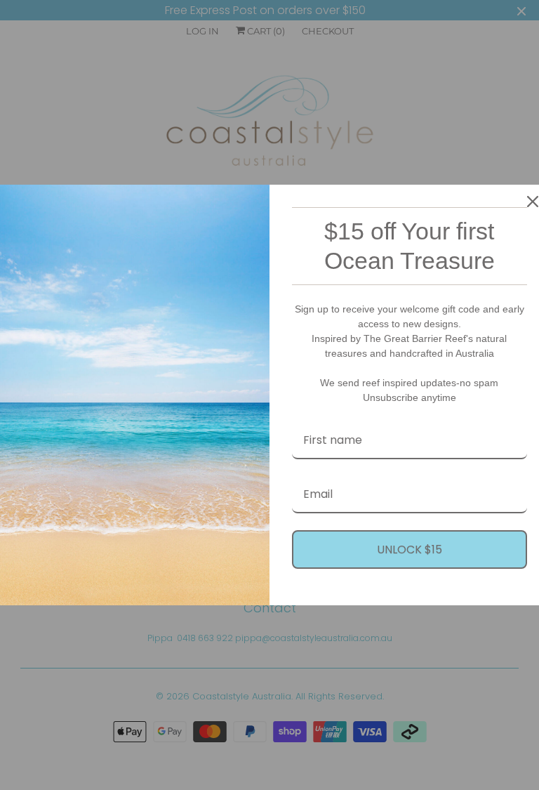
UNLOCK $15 (409, 549)
